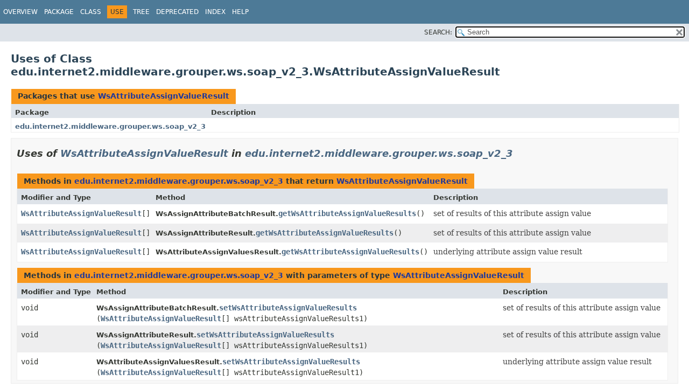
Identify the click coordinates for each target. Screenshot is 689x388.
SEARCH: (438, 32)
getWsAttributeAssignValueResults (347, 213)
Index (215, 12)
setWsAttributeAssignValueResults (288, 307)
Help (240, 12)
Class (90, 12)
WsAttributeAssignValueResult (163, 96)
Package (59, 12)
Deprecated (177, 12)
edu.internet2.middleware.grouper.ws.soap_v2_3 (110, 126)
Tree (141, 12)
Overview (20, 12)
